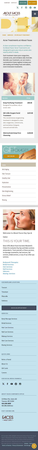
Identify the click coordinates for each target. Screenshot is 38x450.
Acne (4, 165)
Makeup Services (7, 336)
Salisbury (4, 301)
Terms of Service (7, 445)
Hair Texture (6, 174)
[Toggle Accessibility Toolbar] (34, 446)
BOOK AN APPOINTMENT (19, 308)
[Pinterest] (30, 7)
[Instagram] (26, 7)
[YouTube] (35, 7)
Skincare (6, 271)
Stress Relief (6, 196)
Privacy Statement (17, 445)
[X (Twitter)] (17, 7)
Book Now (23, 2)
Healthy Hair (6, 178)
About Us (5, 364)
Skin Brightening (7, 191)
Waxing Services (9, 274)
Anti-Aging (5, 169)
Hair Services (7, 267)
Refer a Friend (6, 359)
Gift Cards (32, 2)
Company (7, 2)
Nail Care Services (7, 332)
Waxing (4, 200)
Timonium (5, 292)
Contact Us (32, 443)
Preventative (6, 187)
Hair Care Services (8, 327)
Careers (4, 373)
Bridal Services (8, 265)
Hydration (5, 182)
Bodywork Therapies (10, 262)
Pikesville (5, 296)
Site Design (27, 445)
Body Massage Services (9, 319)
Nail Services (7, 269)
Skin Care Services (8, 341)
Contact (14, 2)
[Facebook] (22, 7)
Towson (4, 287)
